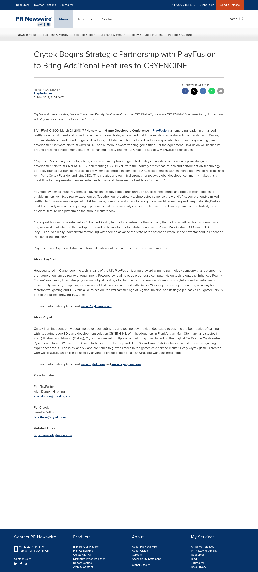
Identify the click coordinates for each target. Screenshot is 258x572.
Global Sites (140, 565)
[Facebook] (21, 564)
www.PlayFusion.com (96, 306)
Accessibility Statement (146, 559)
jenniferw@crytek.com (50, 417)
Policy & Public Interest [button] (146, 34)
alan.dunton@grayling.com (53, 396)
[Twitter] (26, 564)
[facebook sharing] (185, 91)
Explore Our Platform (86, 547)
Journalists (67, 5)
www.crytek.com (93, 364)
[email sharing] (220, 91)
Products (85, 19)
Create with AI (82, 555)
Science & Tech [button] (84, 34)
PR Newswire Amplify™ (205, 551)
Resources (23, 5)
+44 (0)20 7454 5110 (31, 547)
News (64, 19)
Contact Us (21, 559)
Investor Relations (45, 5)
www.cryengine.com (126, 364)
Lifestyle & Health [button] (112, 34)
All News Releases (202, 547)
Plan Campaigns (83, 551)
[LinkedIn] (16, 564)
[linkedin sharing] (203, 91)
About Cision (140, 551)
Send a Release (230, 5)
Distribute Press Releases (89, 559)
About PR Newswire (144, 547)
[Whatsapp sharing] (211, 91)
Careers (137, 555)
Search (232, 19)
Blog (194, 559)
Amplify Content (83, 567)
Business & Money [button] (55, 34)
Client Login (207, 5)
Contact (108, 19)
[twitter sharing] (194, 92)
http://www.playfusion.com (53, 435)
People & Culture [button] (180, 34)
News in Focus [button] (27, 34)
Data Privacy (198, 567)
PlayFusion (161, 130)
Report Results (82, 563)
